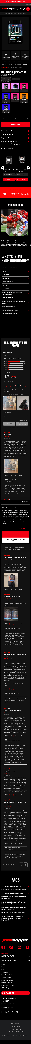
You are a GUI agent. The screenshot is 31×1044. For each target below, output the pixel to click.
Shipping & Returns (6, 977)
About (3, 964)
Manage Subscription (7, 980)
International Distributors (8, 975)
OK (15, 534)
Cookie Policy (15, 1026)
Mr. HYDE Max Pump (6, 170)
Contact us (8, 993)
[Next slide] (28, 167)
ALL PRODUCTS (9, 64)
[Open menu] (28, 9)
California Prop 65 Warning (15, 1032)
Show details (22, 528)
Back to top (5, 953)
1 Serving (6, 79)
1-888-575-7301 (7, 1008)
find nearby (16, 144)
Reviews (20, 13)
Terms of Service (15, 1029)
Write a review (18, 67)
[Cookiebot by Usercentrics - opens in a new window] (22, 502)
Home (2, 64)
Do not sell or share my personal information (16, 540)
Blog (2, 967)
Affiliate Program (6, 988)
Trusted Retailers (6, 972)
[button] (17, 9)
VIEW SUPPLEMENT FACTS (8, 74)
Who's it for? (14, 13)
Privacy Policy (15, 1023)
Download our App (6, 982)
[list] (15, 4)
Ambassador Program (7, 985)
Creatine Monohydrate (19, 170)
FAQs (24, 13)
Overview (7, 13)
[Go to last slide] (2, 167)
